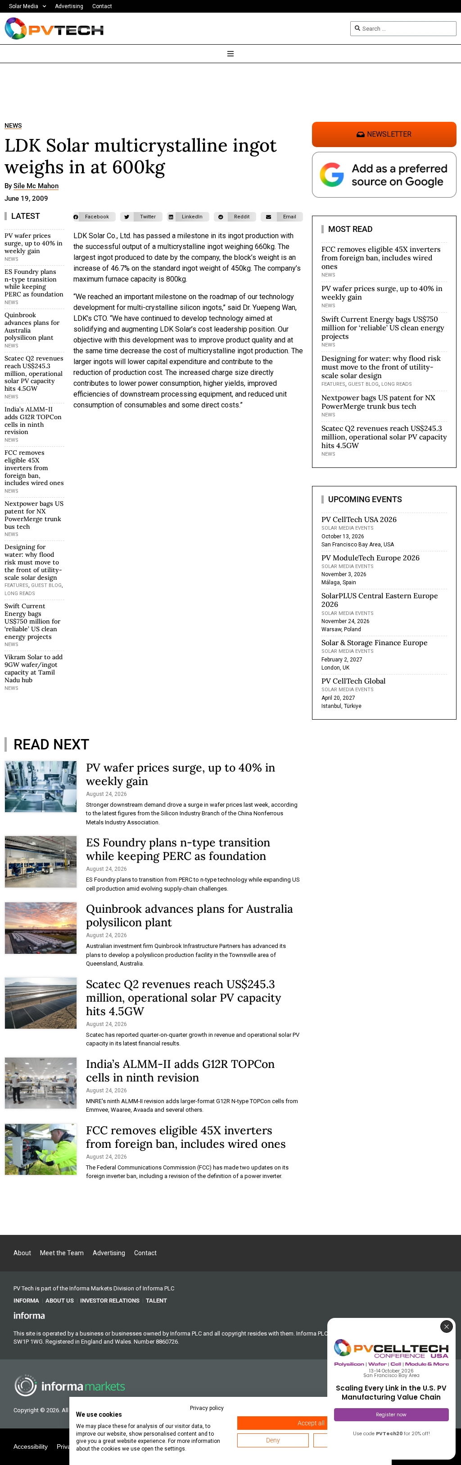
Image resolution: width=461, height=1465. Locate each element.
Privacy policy (207, 1408)
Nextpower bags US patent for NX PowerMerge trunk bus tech (34, 514)
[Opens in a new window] (29, 1315)
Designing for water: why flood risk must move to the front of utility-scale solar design (33, 562)
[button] (94, 217)
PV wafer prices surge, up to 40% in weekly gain (34, 243)
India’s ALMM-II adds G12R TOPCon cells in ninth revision (33, 420)
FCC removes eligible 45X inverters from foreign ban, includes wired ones (34, 467)
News (13, 125)
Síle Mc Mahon (36, 186)
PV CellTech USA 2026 (359, 519)
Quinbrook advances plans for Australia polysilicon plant (32, 326)
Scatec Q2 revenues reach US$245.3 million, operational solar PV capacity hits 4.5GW (34, 373)
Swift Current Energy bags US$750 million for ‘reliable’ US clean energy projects (32, 621)
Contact (102, 6)
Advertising (69, 6)
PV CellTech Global (353, 680)
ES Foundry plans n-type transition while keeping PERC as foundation (34, 283)
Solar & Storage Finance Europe (374, 642)
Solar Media (23, 6)
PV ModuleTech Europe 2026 (370, 557)
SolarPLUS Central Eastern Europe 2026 (379, 600)
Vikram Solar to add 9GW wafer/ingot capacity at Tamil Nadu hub (34, 668)
